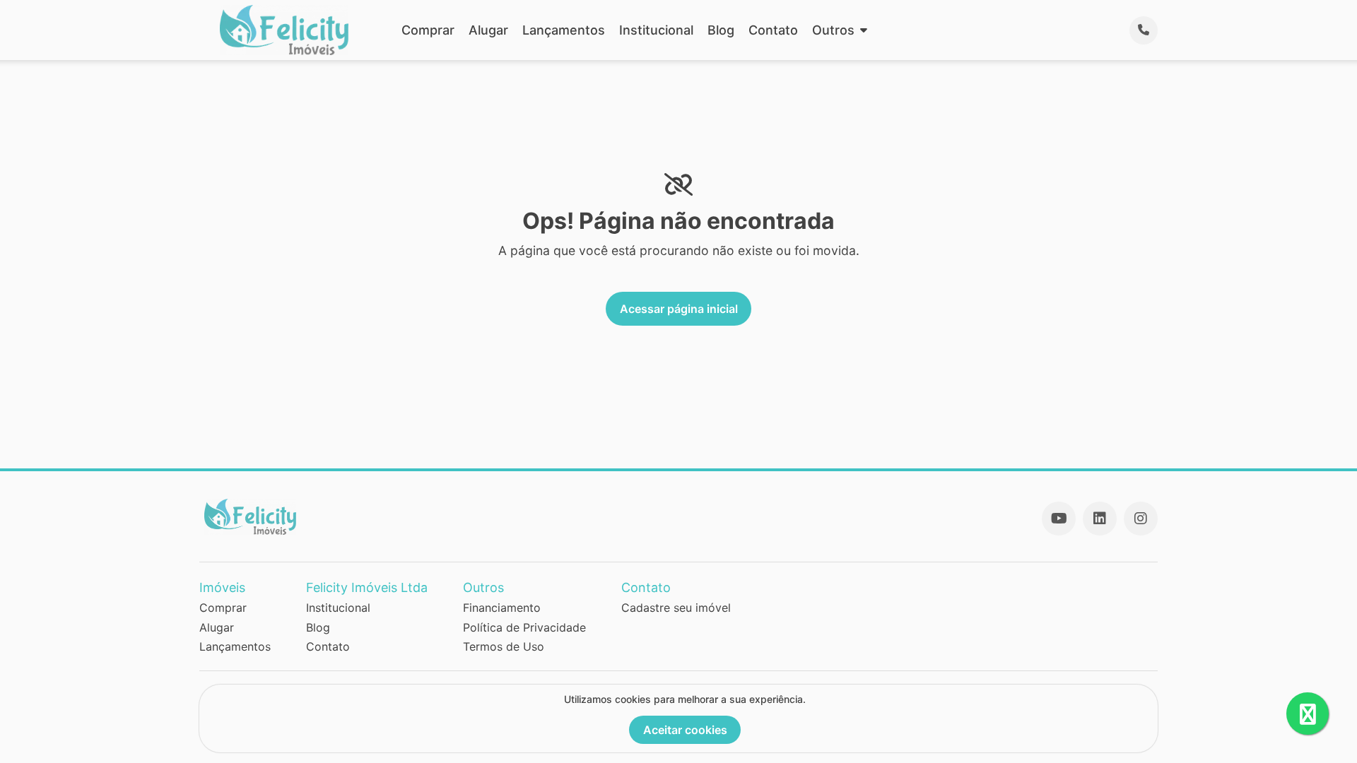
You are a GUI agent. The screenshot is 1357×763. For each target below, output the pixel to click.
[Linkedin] (1100, 519)
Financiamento (502, 608)
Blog (720, 30)
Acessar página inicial (679, 309)
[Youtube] (1059, 519)
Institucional (656, 30)
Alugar (488, 30)
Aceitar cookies (685, 730)
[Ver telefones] (1143, 30)
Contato (773, 30)
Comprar (427, 30)
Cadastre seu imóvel (676, 608)
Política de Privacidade (524, 627)
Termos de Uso (503, 646)
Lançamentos (563, 30)
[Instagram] (1141, 519)
